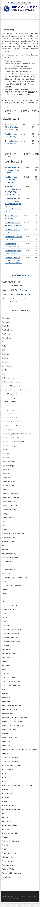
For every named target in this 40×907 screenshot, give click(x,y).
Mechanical (6, 649)
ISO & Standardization (10, 557)
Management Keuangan (10, 633)
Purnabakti (6, 753)
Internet (5, 550)
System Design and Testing (11, 833)
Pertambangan (7, 713)
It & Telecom (6, 573)
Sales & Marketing (8, 777)
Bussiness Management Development (15, 390)
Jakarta (4, 581)
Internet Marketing (9, 553)
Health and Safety (8, 518)
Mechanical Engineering (10, 653)
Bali (3, 350)
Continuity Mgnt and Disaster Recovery (16, 434)
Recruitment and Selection (11, 765)
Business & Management (11, 386)
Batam (4, 362)
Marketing (6, 645)
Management (7, 625)
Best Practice (7, 366)
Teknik (4, 849)
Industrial (5, 546)
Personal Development (10, 709)
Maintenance (6, 621)
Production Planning (9, 729)
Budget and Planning (9, 378)
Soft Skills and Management (12, 809)
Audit (4, 346)
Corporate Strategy (9, 446)
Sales (4, 773)
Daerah (4, 450)
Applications (6, 338)
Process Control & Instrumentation (14, 721)
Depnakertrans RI (8, 462)
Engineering (6, 478)
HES (3, 522)
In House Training (8, 542)
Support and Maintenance (11, 825)
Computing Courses (9, 430)
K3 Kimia (5, 589)
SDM (3, 781)
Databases (6, 454)
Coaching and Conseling (10, 414)
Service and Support (9, 805)
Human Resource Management (13, 534)
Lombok (5, 617)
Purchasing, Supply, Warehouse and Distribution (19, 749)
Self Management (8, 793)
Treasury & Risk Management (13, 873)
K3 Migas (5, 593)
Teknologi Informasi (9, 853)
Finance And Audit (8, 502)
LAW (3, 601)
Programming (7, 733)
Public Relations (8, 745)
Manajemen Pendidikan (10, 637)
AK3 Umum (6, 334)
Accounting (6, 322)
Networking (6, 665)
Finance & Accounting (10, 494)
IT (2, 565)
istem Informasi (7, 561)
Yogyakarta (6, 877)
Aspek (4, 342)
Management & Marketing (11, 629)
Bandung (5, 358)
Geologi (4, 514)
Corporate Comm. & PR (10, 438)
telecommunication (9, 857)
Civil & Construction (9, 406)
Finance (4, 490)
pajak (4, 689)
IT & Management (8, 569)
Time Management (9, 865)
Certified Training (8, 398)
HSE (3, 526)
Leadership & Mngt (9, 609)
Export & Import (8, 486)
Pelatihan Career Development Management (11, 179)
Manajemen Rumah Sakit (11, 641)
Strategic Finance (8, 821)
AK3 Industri (6, 326)
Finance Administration (10, 498)
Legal (4, 613)
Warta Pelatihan (7, 896)
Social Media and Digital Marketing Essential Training (11, 127)
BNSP (4, 374)
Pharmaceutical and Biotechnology (14, 717)
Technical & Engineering (10, 841)
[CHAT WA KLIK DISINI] (20, 6)
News (4, 669)
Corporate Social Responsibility (13, 442)
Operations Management (11, 681)
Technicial (5, 845)
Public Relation (7, 741)
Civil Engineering (8, 410)
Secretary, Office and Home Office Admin (17, 785)
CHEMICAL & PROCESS (11, 402)
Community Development (11, 422)
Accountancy (6, 318)
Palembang (6, 693)
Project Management (9, 737)
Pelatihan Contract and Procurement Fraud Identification (13, 169)
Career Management (9, 394)
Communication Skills (9, 418)
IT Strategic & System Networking (14, 577)
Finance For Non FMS (9, 506)
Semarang (5, 797)
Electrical (5, 470)
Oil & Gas (5, 673)
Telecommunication (9, 861)
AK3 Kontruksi (7, 330)
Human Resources (8, 538)
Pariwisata (6, 697)
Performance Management (11, 705)
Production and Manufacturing (13, 725)
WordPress (34, 896)
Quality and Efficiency (10, 757)
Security (5, 789)
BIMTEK (5, 370)
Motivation (6, 661)
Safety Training (7, 769)
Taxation (5, 837)
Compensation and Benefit (11, 426)
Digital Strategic (8, 466)
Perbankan (6, 701)
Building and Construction (11, 382)
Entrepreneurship (8, 482)
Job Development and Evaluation (14, 585)
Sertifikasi (5, 801)
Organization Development (12, 685)
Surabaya (5, 829)
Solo (3, 813)
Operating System (8, 677)
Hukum (4, 530)
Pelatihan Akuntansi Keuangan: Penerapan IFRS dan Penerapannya (13, 260)
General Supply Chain (9, 510)
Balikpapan (6, 354)
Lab (3, 597)
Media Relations (8, 657)
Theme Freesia (26, 896)
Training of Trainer (8, 869)
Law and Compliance (9, 605)
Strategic (5, 817)
